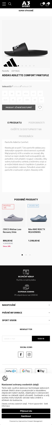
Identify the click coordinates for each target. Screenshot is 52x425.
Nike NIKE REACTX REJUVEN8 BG (36, 231)
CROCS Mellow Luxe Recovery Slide (12, 231)
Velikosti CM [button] (27, 86)
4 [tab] (30, 65)
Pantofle (5, 70)
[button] (40, 107)
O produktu (14, 122)
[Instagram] (29, 354)
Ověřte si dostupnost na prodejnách (26, 132)
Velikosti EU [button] (6, 86)
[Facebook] (21, 354)
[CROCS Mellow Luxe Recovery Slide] (13, 215)
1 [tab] (18, 65)
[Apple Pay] (41, 370)
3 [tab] (26, 65)
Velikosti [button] (16, 86)
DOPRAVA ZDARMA (43, 10)
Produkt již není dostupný (19, 107)
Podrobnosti (37, 122)
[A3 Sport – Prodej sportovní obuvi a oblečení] (26, 4)
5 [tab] (33, 65)
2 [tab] (22, 65)
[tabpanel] (26, 44)
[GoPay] (11, 370)
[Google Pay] (26, 370)
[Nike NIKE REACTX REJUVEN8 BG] (39, 215)
